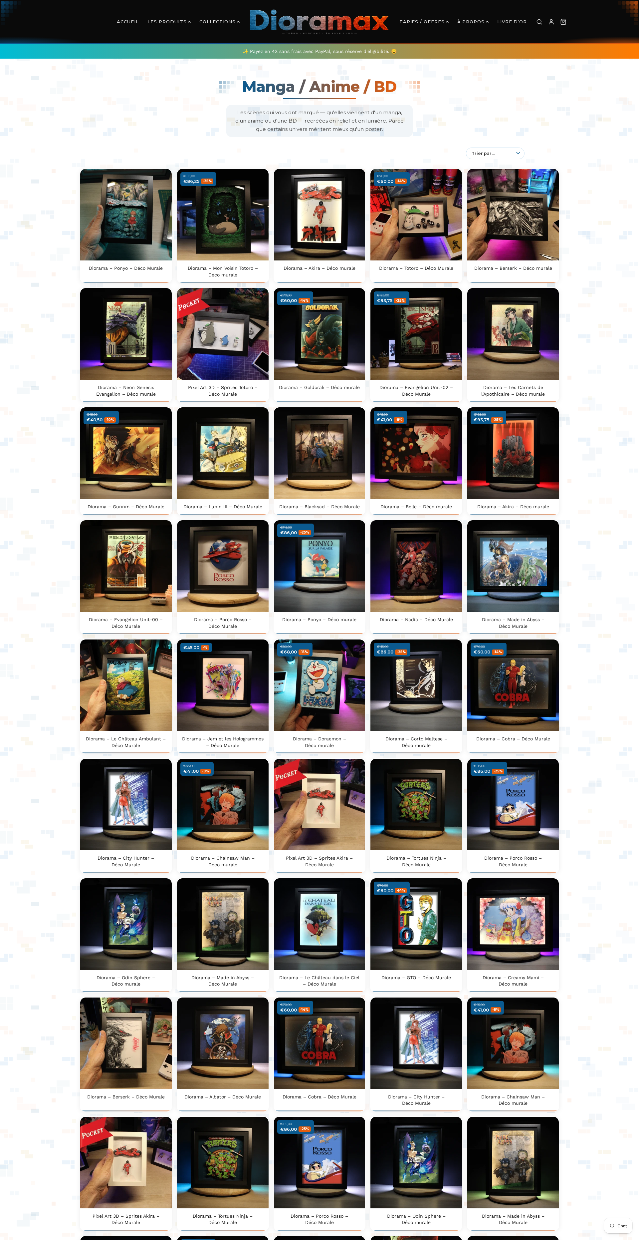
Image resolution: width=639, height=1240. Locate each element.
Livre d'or (512, 21)
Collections (217, 21)
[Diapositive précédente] (90, 214)
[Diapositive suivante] (162, 214)
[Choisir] (161, 250)
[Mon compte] (551, 22)
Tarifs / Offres (422, 21)
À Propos (471, 21)
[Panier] (563, 22)
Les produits (167, 21)
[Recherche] (539, 22)
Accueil (128, 21)
